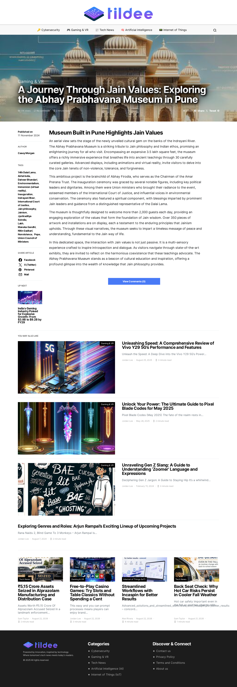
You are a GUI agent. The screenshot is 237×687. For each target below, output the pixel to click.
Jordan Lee (127, 360)
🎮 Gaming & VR (77, 30)
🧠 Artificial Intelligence (136, 30)
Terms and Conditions (170, 662)
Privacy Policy (165, 657)
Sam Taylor (23, 618)
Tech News (24, 579)
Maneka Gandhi (27, 227)
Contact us (163, 651)
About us (162, 668)
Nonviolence (25, 234)
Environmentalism (28, 183)
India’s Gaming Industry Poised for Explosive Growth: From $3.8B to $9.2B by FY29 (29, 315)
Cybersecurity (100, 651)
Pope (37, 234)
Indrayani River (26, 197)
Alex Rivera (127, 618)
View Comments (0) (134, 281)
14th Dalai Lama (27, 172)
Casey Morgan (26, 153)
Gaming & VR (31, 81)
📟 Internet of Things (173, 30)
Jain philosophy (27, 208)
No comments (43, 110)
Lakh (20, 223)
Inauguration (25, 194)
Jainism (22, 212)
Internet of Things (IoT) (134, 579)
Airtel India (24, 175)
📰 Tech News (104, 30)
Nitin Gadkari (25, 230)
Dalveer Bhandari (27, 179)
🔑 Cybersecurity (48, 30)
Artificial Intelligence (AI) (107, 668)
